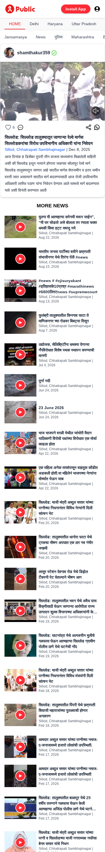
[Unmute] (95, 110)
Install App (76, 9)
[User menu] (97, 9)
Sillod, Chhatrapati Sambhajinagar (35, 149)
